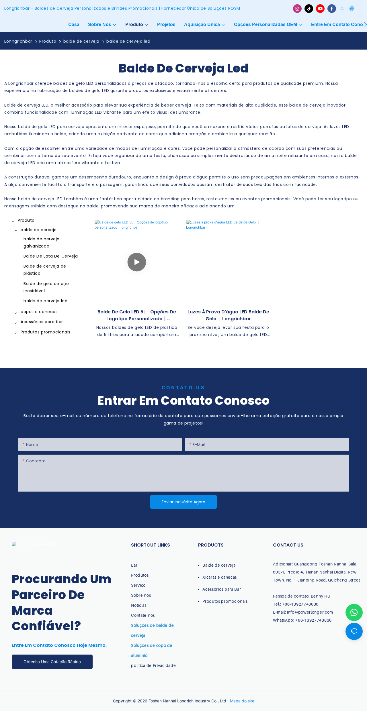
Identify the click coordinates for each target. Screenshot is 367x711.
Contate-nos (143, 615)
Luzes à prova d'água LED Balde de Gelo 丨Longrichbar (228, 315)
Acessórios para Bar (221, 589)
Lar (134, 565)
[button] (365, 24)
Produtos (140, 575)
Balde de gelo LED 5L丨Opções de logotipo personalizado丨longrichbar (136, 315)
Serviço (138, 585)
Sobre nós (141, 595)
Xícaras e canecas (219, 577)
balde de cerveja (81, 41)
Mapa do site (242, 700)
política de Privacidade (153, 665)
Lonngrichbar (18, 41)
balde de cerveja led (128, 41)
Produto (47, 41)
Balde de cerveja (218, 565)
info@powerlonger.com (310, 612)
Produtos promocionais (225, 601)
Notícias (139, 605)
